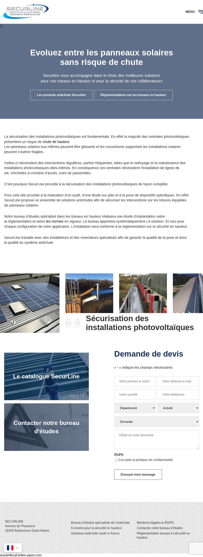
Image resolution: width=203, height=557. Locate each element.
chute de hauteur (56, 142)
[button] (68, 323)
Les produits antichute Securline (61, 95)
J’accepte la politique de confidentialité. (145, 460)
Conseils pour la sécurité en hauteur (96, 528)
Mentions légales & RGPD (155, 522)
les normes (54, 221)
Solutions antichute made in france (95, 533)
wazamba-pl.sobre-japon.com (21, 555)
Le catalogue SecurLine (46, 376)
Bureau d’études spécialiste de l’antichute (100, 522)
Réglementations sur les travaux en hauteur (133, 95)
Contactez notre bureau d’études (160, 528)
